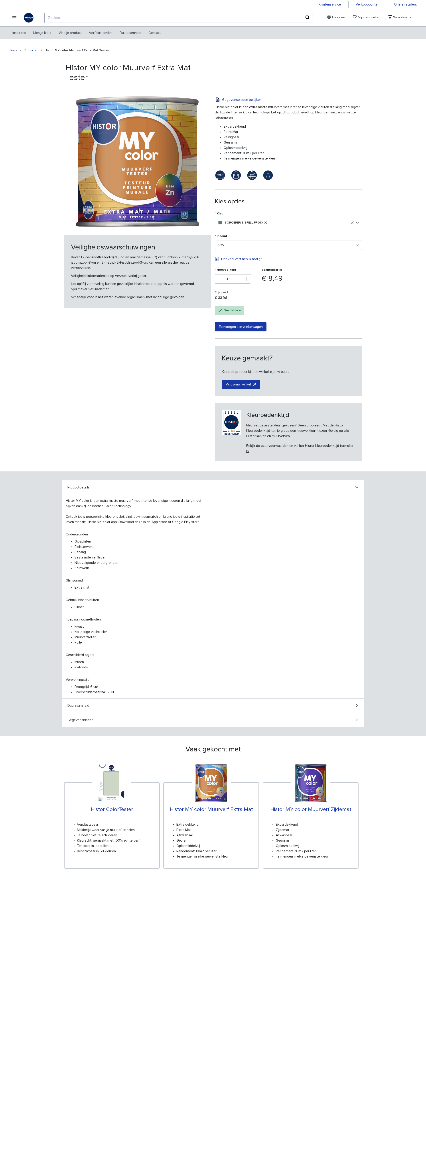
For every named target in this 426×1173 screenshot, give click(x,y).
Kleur (220, 213)
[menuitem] (19, 32)
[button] (357, 222)
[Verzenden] (307, 18)
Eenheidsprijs (272, 269)
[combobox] (178, 18)
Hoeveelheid (225, 269)
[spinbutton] (233, 279)
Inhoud (221, 236)
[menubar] (86, 32)
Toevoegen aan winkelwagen (241, 327)
